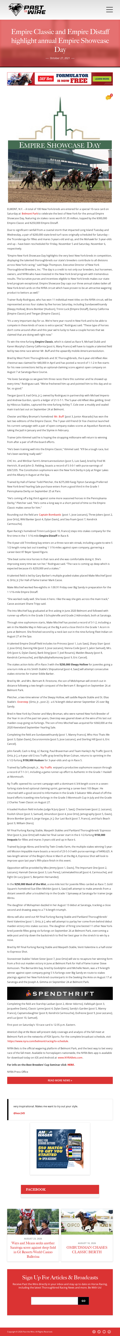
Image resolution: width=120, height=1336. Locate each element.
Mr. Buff (59, 416)
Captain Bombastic (50, 514)
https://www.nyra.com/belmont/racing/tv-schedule (38, 1041)
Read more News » (60, 1080)
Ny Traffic (46, 767)
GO (83, 1301)
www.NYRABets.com (70, 1057)
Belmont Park (30, 213)
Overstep (22, 702)
